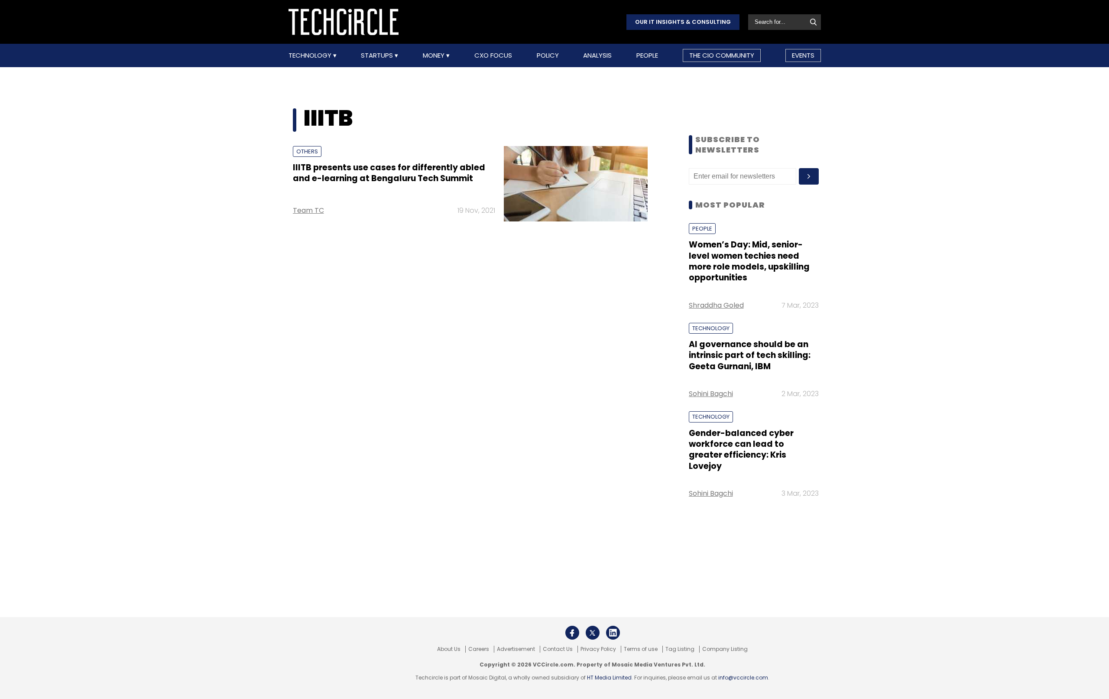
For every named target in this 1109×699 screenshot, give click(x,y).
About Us (448, 649)
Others (307, 151)
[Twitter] (593, 633)
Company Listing (725, 649)
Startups (378, 55)
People (647, 55)
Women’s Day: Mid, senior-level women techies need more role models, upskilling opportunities (749, 261)
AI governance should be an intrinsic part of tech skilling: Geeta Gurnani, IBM (750, 355)
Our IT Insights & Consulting (683, 22)
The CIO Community (721, 55)
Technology (311, 55)
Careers (478, 649)
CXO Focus (493, 55)
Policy (548, 55)
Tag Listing (679, 649)
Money (434, 55)
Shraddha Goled (716, 305)
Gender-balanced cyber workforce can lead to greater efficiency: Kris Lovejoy (741, 449)
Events (803, 55)
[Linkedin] (613, 633)
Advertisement (516, 649)
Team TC (308, 210)
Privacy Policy (598, 649)
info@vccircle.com (743, 677)
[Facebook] (572, 633)
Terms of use (641, 649)
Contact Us (558, 649)
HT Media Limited (609, 677)
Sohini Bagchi (711, 394)
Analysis (597, 55)
